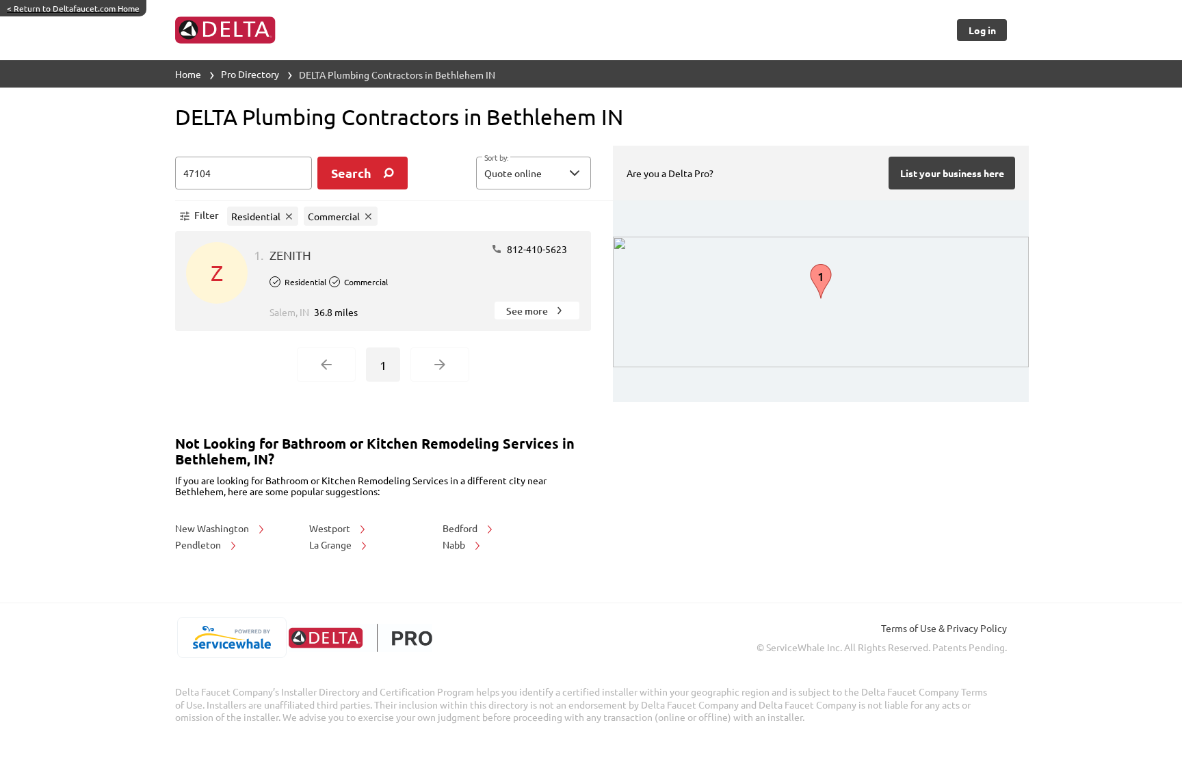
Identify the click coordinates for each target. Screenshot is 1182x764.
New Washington (213, 528)
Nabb (455, 544)
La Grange (331, 544)
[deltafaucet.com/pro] (360, 638)
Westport (330, 528)
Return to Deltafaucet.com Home (73, 8)
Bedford (461, 528)
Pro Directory (250, 74)
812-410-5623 (536, 249)
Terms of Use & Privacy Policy (944, 628)
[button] (533, 173)
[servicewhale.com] (231, 637)
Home (188, 74)
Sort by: (496, 158)
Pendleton (199, 544)
